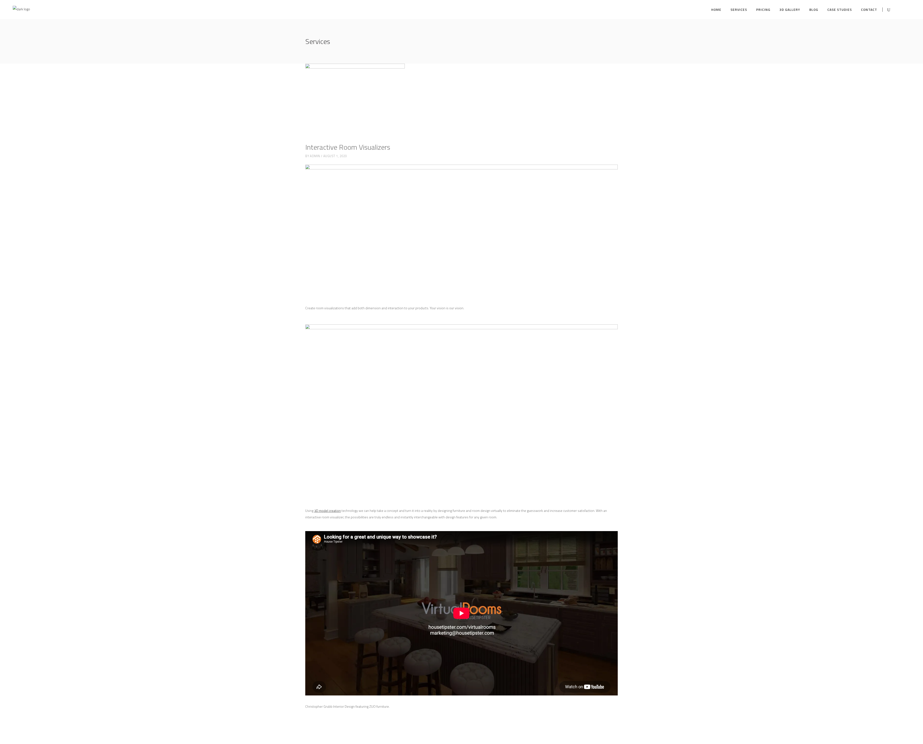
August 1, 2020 (335, 156)
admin (315, 156)
